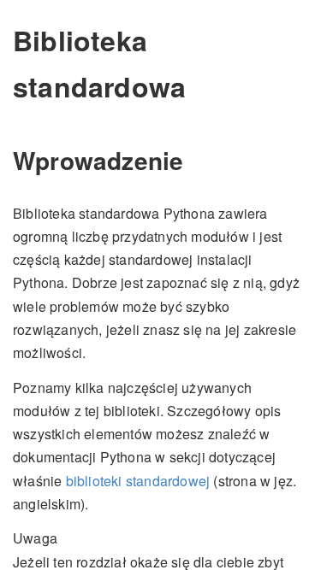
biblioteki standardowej (138, 481)
